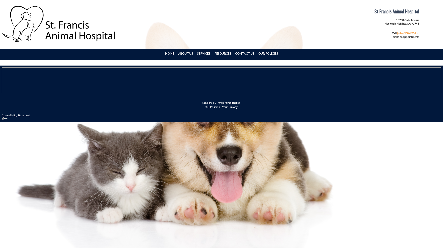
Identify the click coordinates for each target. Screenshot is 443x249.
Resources (222, 53)
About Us (185, 53)
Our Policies (268, 53)
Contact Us (244, 53)
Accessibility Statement (16, 115)
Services (203, 53)
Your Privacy (230, 107)
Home (169, 53)
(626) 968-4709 (406, 33)
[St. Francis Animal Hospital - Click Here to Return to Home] (59, 23)
